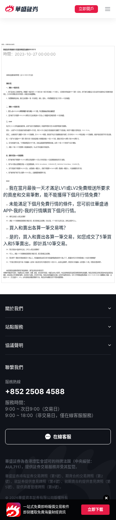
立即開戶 (86, 8)
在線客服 (62, 436)
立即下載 (95, 509)
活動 (2, 44)
